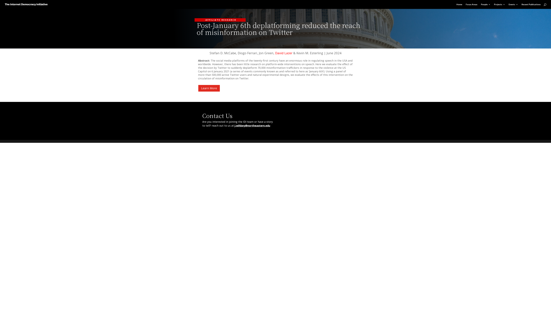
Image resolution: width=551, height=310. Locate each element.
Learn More (209, 88)
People (484, 4)
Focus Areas (471, 4)
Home (459, 4)
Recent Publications (531, 4)
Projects (498, 4)
